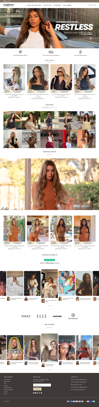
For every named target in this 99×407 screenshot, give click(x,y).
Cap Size (6, 385)
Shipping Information (8, 389)
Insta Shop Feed (57, 5)
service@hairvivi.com (82, 379)
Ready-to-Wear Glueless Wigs (34, 5)
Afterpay (6, 391)
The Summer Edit (47, 5)
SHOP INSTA (50, 105)
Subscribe (37, 389)
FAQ (5, 383)
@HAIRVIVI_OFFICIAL (53, 107)
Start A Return (7, 381)
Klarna (5, 393)
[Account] (90, 5)
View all (49, 62)
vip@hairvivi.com (83, 387)
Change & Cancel (8, 387)
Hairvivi (8, 401)
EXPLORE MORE (49, 154)
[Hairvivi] (8, 5)
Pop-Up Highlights (67, 5)
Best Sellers (49, 60)
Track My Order (7, 379)
